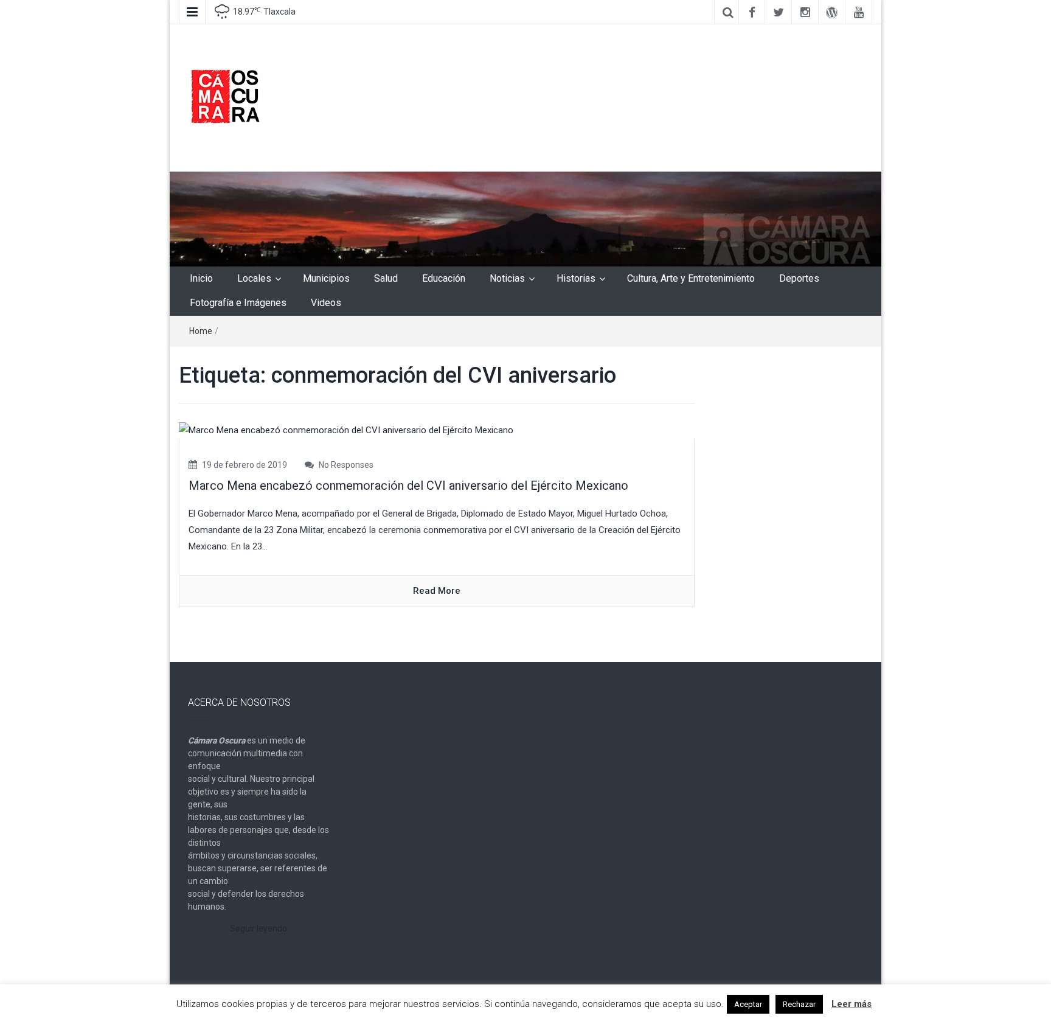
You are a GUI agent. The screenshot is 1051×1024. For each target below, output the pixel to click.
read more (436, 590)
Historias (576, 278)
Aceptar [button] (748, 1004)
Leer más (851, 1003)
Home (200, 331)
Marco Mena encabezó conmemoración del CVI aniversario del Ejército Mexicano (408, 485)
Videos (326, 302)
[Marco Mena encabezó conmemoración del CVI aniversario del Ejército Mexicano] (346, 430)
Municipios (326, 278)
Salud (386, 278)
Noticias (507, 278)
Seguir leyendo (258, 928)
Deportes (799, 278)
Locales (254, 278)
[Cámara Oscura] (525, 218)
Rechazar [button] (799, 1004)
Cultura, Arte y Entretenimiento (691, 278)
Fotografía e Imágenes (238, 302)
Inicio (201, 278)
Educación (443, 278)
